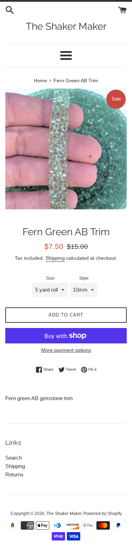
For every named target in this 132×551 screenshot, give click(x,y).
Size (50, 278)
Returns (14, 474)
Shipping (55, 258)
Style (84, 278)
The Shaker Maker (66, 26)
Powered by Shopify (102, 513)
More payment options (66, 350)
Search (13, 458)
